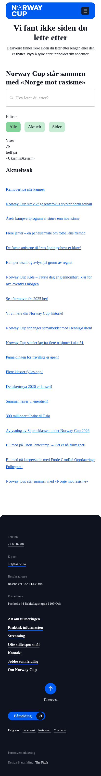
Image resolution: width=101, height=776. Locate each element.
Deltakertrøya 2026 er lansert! (29, 386)
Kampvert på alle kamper (25, 189)
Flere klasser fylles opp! (24, 372)
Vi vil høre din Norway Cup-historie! (34, 313)
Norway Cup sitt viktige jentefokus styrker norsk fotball (49, 204)
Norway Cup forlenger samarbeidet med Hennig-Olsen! (49, 328)
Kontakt (15, 653)
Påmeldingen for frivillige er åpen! (32, 357)
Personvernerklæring (21, 752)
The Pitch (41, 762)
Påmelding (23, 716)
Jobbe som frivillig (23, 661)
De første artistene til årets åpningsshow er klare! (43, 248)
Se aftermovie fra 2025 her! (27, 299)
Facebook (29, 730)
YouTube (60, 730)
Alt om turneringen (24, 619)
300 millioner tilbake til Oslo (28, 416)
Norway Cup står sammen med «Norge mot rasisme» (47, 481)
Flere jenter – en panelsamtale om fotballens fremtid (46, 233)
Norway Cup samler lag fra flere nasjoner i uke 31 (45, 343)
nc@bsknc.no (17, 564)
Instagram (44, 730)
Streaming (16, 636)
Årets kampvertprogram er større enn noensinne (42, 218)
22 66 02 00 (16, 544)
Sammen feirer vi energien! (27, 401)
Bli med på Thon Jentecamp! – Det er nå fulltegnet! (45, 445)
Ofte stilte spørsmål (23, 644)
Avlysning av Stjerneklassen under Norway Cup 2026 (47, 431)
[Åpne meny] (85, 11)
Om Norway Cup (22, 670)
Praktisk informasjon (25, 627)
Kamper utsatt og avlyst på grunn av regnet (39, 262)
